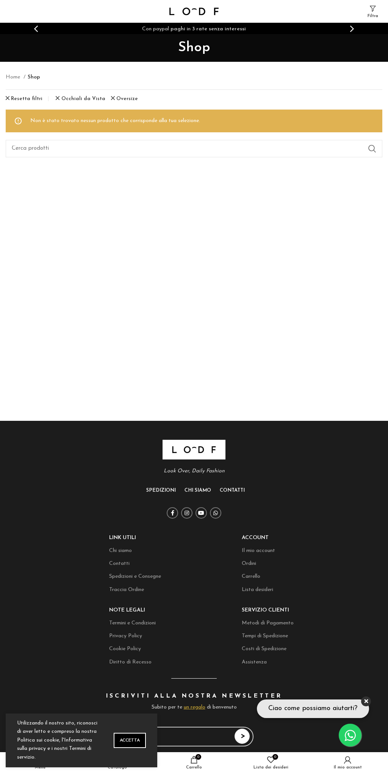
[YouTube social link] (201, 513)
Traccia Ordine (126, 590)
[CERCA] (372, 148)
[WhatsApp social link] (215, 513)
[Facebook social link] (172, 513)
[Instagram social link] (186, 513)
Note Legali (127, 610)
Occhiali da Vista (83, 98)
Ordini (249, 563)
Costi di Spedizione (264, 649)
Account (255, 538)
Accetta (130, 740)
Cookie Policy (125, 649)
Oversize (127, 98)
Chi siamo (120, 550)
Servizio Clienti (265, 610)
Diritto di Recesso (130, 662)
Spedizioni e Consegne (135, 576)
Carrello (251, 576)
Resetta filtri (26, 98)
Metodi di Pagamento (268, 623)
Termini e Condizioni (132, 623)
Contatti (119, 563)
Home (14, 77)
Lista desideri (257, 590)
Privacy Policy (125, 636)
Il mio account (258, 550)
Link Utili (122, 538)
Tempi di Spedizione (265, 636)
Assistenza (254, 662)
